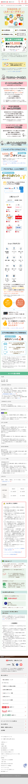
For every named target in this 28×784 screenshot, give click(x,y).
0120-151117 (12, 598)
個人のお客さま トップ (8, 679)
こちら (15, 50)
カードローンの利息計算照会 (10, 554)
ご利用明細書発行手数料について (9, 393)
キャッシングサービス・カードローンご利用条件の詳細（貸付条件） (14, 549)
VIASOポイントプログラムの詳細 (10, 161)
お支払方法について (6, 481)
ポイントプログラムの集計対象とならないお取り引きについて (14, 163)
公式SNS (8, 664)
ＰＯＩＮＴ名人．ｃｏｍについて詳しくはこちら (13, 328)
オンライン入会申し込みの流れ (14, 71)
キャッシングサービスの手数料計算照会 (12, 552)
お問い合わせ (4, 59)
